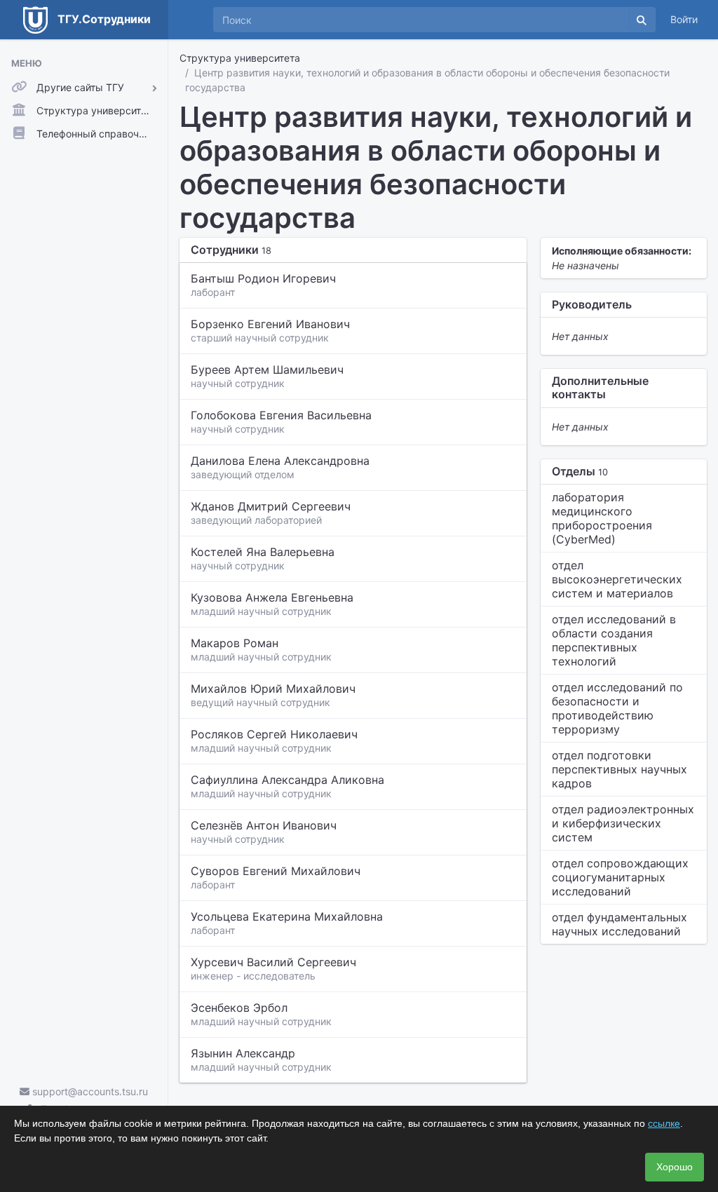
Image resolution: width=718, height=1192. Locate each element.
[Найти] (641, 20)
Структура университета (240, 58)
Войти (684, 19)
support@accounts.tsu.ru (88, 1091)
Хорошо (674, 1166)
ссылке (664, 1123)
